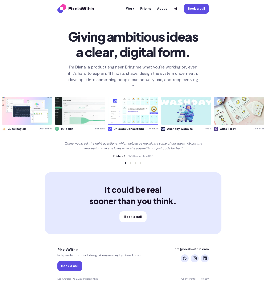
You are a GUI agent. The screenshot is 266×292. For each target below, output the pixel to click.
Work (130, 9)
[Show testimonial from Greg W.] (135, 163)
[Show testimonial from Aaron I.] (140, 163)
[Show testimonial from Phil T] (130, 163)
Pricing (145, 9)
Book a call (196, 9)
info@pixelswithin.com (191, 249)
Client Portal (188, 278)
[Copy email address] (175, 9)
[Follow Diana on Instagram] (195, 258)
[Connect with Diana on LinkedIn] (205, 258)
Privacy (204, 278)
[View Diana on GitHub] (185, 258)
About (162, 9)
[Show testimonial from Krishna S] (125, 163)
